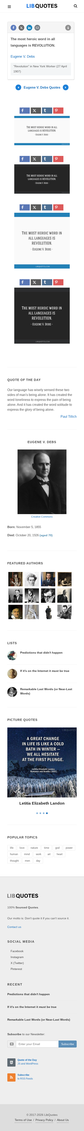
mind (27, 854)
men (27, 860)
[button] (75, 5)
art (49, 854)
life (11, 847)
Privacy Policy (44, 1120)
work (38, 854)
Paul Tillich (69, 416)
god (57, 847)
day (38, 860)
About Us (63, 1120)
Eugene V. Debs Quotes (42, 87)
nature (34, 847)
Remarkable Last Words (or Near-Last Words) (38, 1019)
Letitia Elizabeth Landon (42, 803)
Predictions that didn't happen (41, 652)
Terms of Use (23, 1120)
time (46, 847)
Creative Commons (42, 516)
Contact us (14, 927)
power (69, 847)
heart (60, 854)
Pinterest (16, 969)
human (14, 854)
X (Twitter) (17, 963)
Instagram (17, 957)
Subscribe (67, 1044)
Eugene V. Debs (23, 56)
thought (14, 860)
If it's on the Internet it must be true (44, 670)
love (22, 847)
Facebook (17, 951)
